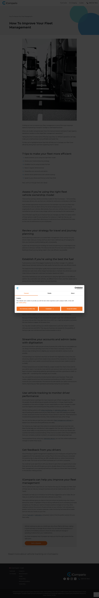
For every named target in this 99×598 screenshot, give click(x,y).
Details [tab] (49, 293)
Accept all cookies (72, 308)
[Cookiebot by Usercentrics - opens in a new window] (76, 288)
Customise (49, 308)
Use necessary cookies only (27, 308)
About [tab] (72, 293)
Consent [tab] (26, 293)
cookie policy (22, 302)
